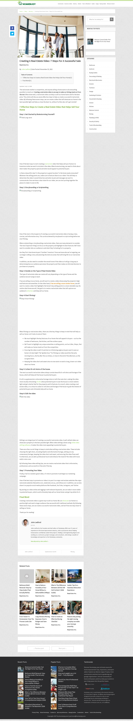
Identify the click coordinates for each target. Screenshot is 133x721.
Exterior (79, 3)
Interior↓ (75, 3)
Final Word (26, 81)
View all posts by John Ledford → (40, 541)
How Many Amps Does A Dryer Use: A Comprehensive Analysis (68, 699)
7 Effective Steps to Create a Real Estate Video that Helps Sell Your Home (46, 78)
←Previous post (38, 648)
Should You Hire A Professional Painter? (68, 680)
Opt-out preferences (62, 712)
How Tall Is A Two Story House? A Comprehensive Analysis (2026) (35, 699)
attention (30, 291)
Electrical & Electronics (95, 80)
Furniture (92, 88)
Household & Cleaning (95, 99)
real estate (48, 164)
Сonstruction (61, 3)
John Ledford (26, 69)
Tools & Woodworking (95, 125)
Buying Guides (103, 3)
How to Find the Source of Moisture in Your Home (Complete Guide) (33, 687)
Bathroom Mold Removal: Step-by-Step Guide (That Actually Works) (35, 675)
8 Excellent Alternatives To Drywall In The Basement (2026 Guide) (35, 706)
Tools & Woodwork (86, 3)
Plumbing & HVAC (94, 118)
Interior (91, 103)
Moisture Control (110, 3)
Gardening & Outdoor (95, 95)
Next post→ (63, 648)
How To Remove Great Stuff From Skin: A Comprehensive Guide (67, 706)
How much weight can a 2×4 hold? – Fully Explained (67, 674)
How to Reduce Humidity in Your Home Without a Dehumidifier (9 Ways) (34, 681)
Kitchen (91, 106)
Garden (93, 3)
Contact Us (53, 712)
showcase (65, 501)
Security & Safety (68, 3)
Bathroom (92, 65)
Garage (97, 3)
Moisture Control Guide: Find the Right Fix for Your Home (102, 40)
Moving (73, 552)
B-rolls (39, 382)
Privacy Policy (35, 712)
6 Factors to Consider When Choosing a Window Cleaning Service (67, 669)
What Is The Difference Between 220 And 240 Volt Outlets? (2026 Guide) (35, 694)
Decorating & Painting (95, 76)
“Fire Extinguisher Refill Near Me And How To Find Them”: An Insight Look (68, 687)
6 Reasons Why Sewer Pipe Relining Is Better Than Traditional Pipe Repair (66, 694)
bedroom (91, 69)
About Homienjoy (44, 712)
